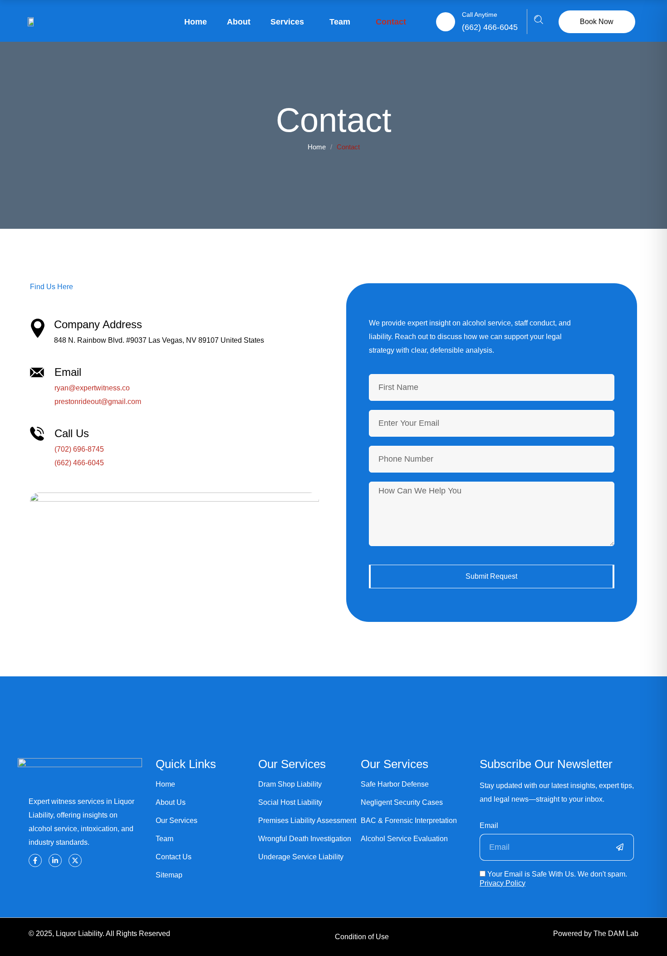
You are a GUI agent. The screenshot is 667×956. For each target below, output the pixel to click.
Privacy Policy (502, 883)
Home (195, 21)
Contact (391, 21)
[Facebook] (35, 860)
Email (489, 825)
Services (287, 21)
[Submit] (620, 847)
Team (339, 21)
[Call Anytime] (445, 21)
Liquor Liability (79, 933)
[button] (539, 22)
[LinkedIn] (55, 860)
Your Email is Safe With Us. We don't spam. (553, 878)
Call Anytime (479, 14)
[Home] (32, 22)
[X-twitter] (75, 860)
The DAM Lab (615, 933)
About (238, 21)
